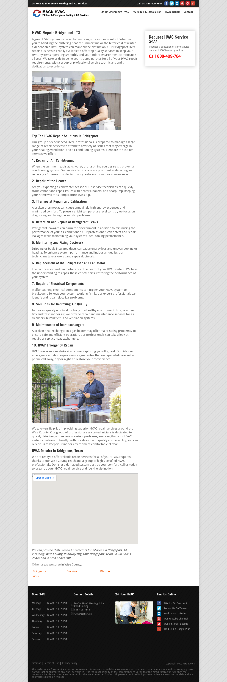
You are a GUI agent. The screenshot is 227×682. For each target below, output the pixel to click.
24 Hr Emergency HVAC (115, 12)
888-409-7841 (154, 3)
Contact (188, 12)
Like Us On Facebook (175, 603)
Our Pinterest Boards (176, 624)
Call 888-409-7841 (166, 56)
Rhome (105, 571)
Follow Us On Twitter (175, 608)
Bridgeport (40, 571)
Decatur (72, 571)
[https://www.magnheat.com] (61, 16)
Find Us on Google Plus (177, 629)
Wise (36, 576)
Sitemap (36, 663)
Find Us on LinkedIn (175, 613)
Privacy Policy (69, 663)
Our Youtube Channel (176, 619)
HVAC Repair (172, 12)
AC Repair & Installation (147, 12)
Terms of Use (51, 663)
